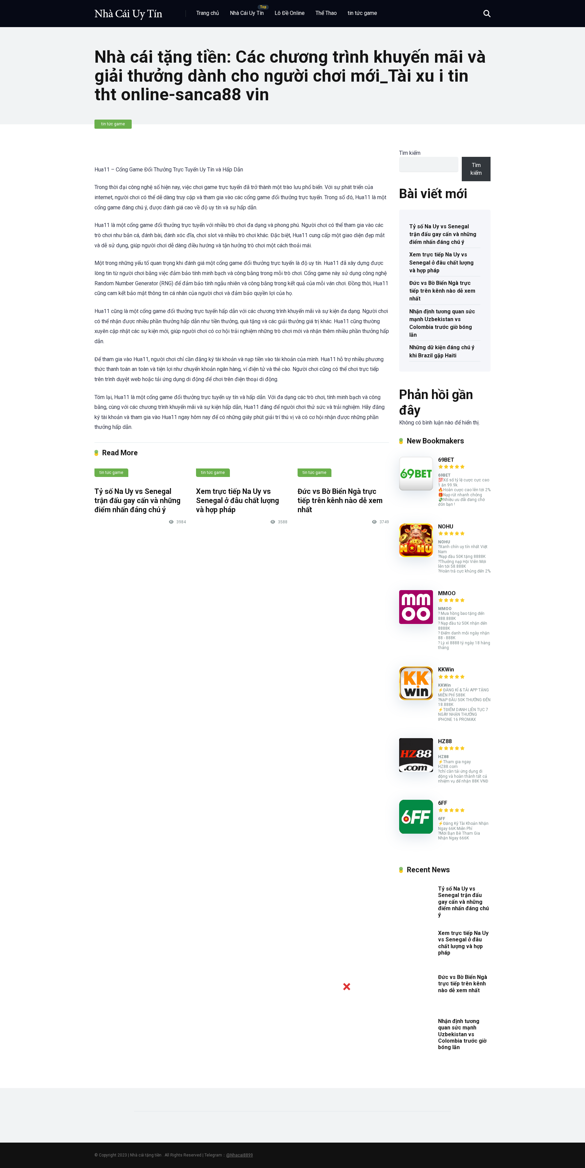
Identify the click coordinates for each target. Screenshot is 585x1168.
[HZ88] (416, 770)
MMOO (447, 593)
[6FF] (416, 832)
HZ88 (445, 741)
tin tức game (362, 13)
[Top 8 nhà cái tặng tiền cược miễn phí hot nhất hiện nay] (128, 11)
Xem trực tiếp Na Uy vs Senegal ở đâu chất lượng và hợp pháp (237, 500)
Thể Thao (326, 13)
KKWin (446, 669)
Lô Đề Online (290, 13)
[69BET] (416, 488)
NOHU (445, 526)
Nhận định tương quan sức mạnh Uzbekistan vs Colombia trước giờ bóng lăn (442, 323)
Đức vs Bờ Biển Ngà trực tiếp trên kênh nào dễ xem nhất (340, 500)
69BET (446, 460)
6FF (442, 803)
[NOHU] (416, 555)
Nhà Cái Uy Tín (247, 13)
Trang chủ (207, 13)
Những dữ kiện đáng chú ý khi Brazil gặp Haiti (441, 351)
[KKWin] (416, 698)
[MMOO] (416, 622)
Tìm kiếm (409, 153)
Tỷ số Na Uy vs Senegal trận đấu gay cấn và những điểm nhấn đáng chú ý (137, 500)
